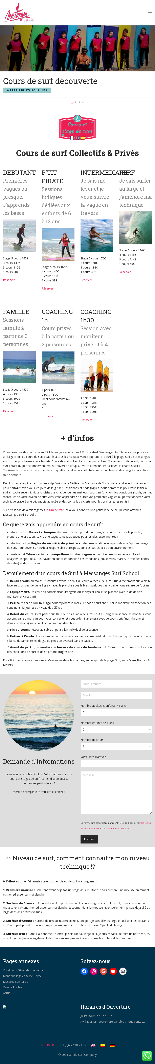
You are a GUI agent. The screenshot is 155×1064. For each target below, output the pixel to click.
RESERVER (47, 1045)
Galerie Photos (12, 987)
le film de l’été (55, 510)
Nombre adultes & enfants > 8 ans (103, 706)
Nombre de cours (92, 740)
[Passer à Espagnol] (105, 1045)
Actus (6, 993)
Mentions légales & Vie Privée (22, 976)
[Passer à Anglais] (95, 1045)
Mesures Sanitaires (15, 982)
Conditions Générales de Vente (23, 970)
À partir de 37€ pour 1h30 (27, 90)
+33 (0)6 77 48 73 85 (72, 1045)
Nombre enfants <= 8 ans (97, 723)
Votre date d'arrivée (93, 757)
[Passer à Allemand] (112, 1045)
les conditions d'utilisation (116, 828)
